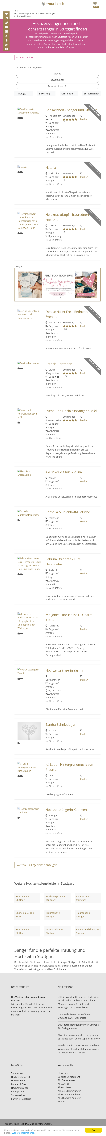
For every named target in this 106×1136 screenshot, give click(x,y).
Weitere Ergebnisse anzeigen (37, 865)
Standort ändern (25, 57)
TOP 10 (61, 1101)
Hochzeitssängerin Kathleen (66, 810)
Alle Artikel (63, 1083)
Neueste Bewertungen (69, 1090)
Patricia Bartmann (59, 364)
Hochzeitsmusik (19, 1080)
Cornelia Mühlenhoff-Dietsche (68, 512)
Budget (22, 93)
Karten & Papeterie (21, 1098)
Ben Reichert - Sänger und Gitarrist (71, 110)
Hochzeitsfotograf (20, 1076)
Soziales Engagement (69, 1076)
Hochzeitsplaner (19, 1087)
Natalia (51, 167)
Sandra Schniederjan (61, 724)
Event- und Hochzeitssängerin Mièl (71, 411)
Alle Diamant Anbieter (69, 1097)
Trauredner (17, 1073)
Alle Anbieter (64, 1087)
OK (93, 1130)
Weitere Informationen (23, 1132)
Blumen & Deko (19, 1084)
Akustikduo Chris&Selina (64, 472)
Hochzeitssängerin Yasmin (65, 670)
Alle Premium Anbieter (69, 1094)
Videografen (17, 1091)
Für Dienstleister (66, 1080)
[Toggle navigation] (7, 3)
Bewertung (45, 93)
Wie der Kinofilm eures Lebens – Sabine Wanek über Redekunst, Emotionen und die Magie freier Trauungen (78, 1049)
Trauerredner (18, 1095)
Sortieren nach (92, 93)
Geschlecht (67, 93)
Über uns (63, 1073)
